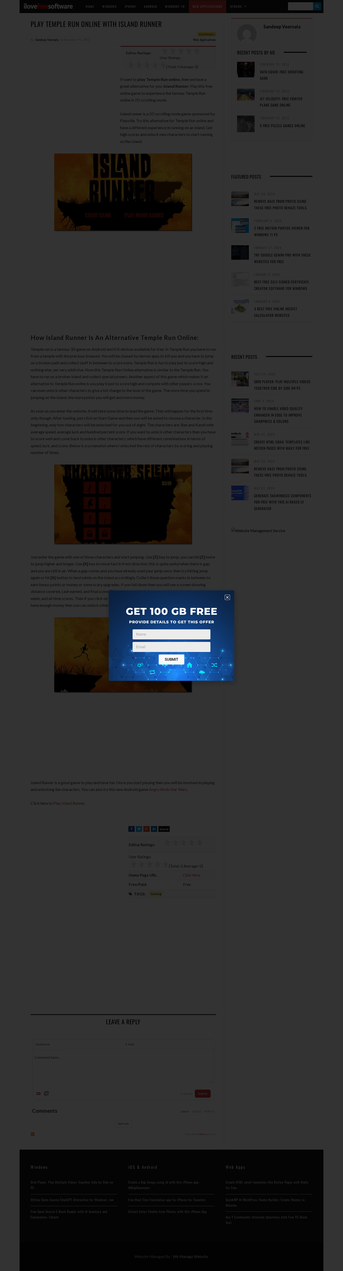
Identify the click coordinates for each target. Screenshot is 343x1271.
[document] (171, 635)
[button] (227, 597)
